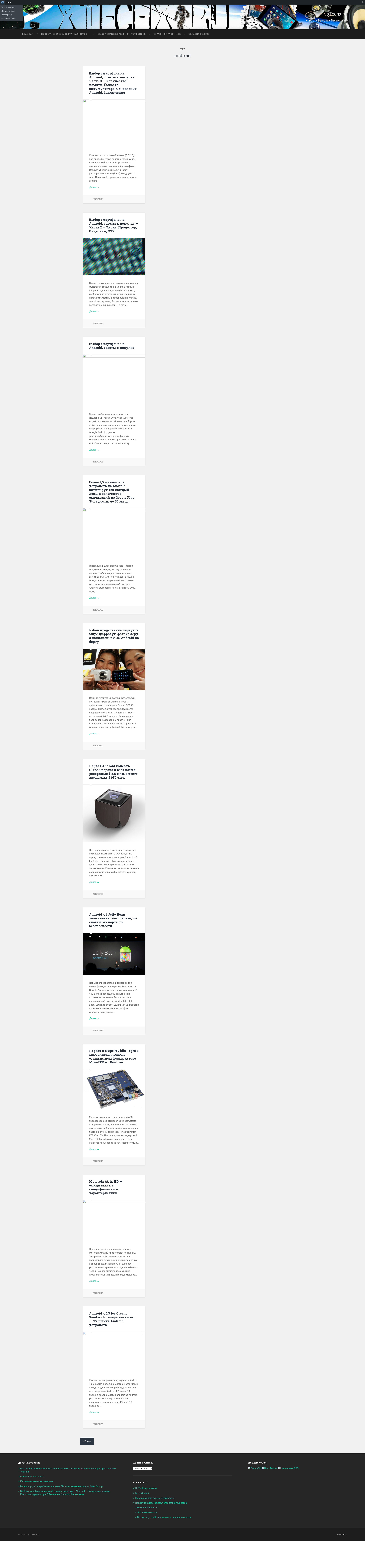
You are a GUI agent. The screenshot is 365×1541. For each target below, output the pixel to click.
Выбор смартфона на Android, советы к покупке (111, 346)
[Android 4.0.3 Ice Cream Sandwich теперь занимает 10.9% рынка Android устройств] (114, 1352)
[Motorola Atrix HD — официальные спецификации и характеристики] (114, 1220)
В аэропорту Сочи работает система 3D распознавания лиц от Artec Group (61, 1486)
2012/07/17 (98, 1030)
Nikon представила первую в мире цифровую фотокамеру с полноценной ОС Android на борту (114, 636)
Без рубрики (142, 1493)
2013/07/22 (98, 610)
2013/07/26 (98, 199)
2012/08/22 (98, 746)
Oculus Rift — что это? (32, 1476)
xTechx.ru (337, 14)
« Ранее (87, 1441)
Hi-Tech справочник (167, 34)
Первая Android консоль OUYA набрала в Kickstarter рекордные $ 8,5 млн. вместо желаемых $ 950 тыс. (113, 772)
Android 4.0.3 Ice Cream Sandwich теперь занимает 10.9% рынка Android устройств (112, 1319)
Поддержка (6, 15)
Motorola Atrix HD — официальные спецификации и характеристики (105, 1187)
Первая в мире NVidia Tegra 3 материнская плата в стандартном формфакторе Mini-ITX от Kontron (114, 1056)
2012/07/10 (98, 1293)
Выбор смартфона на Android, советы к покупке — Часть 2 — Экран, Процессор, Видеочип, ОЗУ (113, 225)
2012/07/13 (98, 1161)
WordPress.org (8, 7)
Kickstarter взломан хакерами (36, 1481)
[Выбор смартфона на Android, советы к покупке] (114, 380)
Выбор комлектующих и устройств (122, 34)
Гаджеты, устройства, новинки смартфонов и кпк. (164, 1517)
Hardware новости (147, 1507)
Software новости (147, 1512)
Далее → (94, 187)
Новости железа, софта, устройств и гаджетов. (161, 1502)
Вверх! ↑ (342, 1534)
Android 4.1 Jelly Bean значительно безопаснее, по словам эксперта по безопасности (113, 920)
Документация (8, 11)
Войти (8, 2)
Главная (27, 34)
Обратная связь (199, 34)
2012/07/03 (98, 1424)
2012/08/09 (98, 894)
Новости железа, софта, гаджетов (64, 34)
